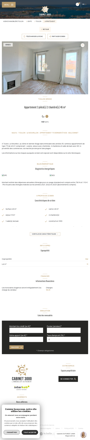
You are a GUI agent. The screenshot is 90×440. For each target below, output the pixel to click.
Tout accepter (30, 432)
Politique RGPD (69, 428)
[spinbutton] (64, 339)
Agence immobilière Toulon (13, 21)
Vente (29, 21)
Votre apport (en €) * (18, 335)
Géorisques (75, 153)
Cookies (80, 428)
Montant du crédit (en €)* (20, 326)
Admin (58, 428)
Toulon (38, 21)
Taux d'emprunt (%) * (56, 335)
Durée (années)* (54, 326)
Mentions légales (45, 428)
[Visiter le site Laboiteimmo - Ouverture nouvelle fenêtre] (49, 433)
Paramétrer (12, 432)
